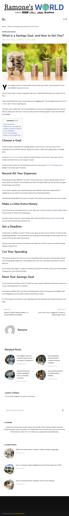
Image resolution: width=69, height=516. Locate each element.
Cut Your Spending (10, 133)
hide (16, 121)
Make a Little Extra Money (12, 129)
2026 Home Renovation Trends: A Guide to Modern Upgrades (37, 449)
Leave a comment (31, 39)
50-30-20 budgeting (53, 165)
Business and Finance (9, 31)
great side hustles (54, 218)
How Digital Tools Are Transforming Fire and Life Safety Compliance (25, 358)
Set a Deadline (8, 131)
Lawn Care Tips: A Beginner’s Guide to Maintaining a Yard (51, 314)
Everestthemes (19, 513)
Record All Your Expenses (12, 126)
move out (14, 157)
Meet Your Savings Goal (11, 135)
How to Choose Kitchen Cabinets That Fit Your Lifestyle (35, 481)
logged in (17, 396)
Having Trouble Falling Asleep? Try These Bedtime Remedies (16, 314)
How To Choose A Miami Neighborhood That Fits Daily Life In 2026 (38, 465)
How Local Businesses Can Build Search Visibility (55, 373)
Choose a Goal (8, 124)
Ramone (21, 39)
